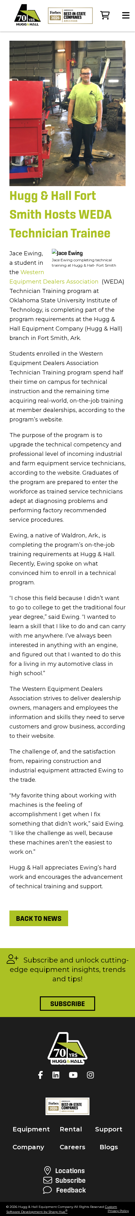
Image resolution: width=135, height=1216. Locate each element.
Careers (72, 1147)
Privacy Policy (118, 1211)
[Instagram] (92, 1075)
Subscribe (67, 1003)
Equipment (31, 1129)
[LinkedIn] (57, 1075)
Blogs (109, 1147)
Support (108, 1129)
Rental (71, 1129)
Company (28, 1147)
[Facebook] (42, 1075)
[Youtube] (75, 1075)
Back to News (39, 918)
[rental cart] (105, 15)
